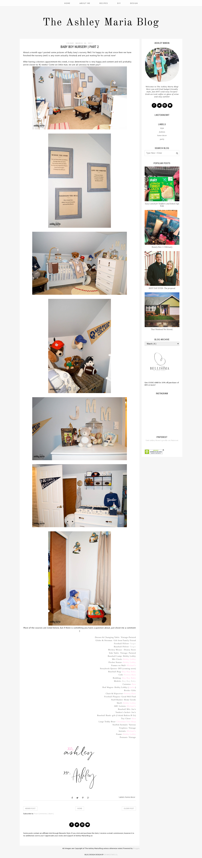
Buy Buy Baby (129, 671)
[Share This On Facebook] (72, 797)
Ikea (134, 684)
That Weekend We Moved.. (162, 329)
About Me (85, 3)
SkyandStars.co (110, 855)
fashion (162, 132)
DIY (119, 3)
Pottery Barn (130, 675)
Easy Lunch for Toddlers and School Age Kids (162, 204)
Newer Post (30, 808)
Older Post (129, 808)
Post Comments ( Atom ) (44, 813)
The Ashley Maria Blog (101, 22)
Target (133, 643)
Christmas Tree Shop (126, 721)
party (162, 139)
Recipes (104, 3)
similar (132, 687)
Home (67, 3)
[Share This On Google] (88, 797)
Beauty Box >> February (162, 247)
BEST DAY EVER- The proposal (162, 288)
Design (134, 3)
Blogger (136, 848)
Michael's (131, 665)
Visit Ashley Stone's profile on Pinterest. (162, 440)
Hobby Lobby (129, 659)
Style (162, 128)
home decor (130, 797)
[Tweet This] (77, 797)
